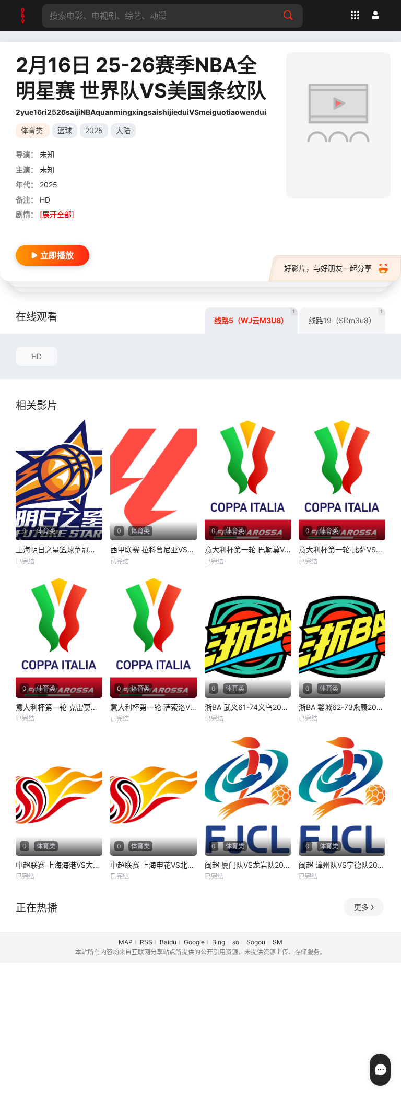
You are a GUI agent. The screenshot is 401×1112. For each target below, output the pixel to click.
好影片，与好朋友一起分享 (328, 268)
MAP (126, 942)
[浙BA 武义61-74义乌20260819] (248, 637)
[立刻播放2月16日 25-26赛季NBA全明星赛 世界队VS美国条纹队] (338, 125)
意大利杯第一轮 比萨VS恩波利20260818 (342, 549)
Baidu (168, 942)
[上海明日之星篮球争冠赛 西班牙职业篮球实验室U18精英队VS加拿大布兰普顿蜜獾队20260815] (59, 479)
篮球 (64, 130)
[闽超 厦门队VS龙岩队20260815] (248, 795)
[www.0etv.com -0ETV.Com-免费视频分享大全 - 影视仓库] (23, 15)
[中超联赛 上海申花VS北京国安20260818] (153, 795)
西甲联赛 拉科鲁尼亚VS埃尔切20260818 (153, 549)
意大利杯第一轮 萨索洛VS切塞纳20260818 (153, 707)
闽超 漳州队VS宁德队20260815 (342, 864)
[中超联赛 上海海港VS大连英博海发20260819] (59, 795)
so (235, 942)
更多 (361, 907)
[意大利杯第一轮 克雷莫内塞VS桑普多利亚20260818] (59, 637)
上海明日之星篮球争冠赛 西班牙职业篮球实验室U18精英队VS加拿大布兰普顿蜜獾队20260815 (59, 549)
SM (277, 942)
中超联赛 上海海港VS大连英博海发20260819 (59, 864)
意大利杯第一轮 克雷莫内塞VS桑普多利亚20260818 (59, 707)
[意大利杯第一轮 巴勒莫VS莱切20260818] (248, 479)
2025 (94, 130)
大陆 (123, 130)
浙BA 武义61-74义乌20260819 (248, 707)
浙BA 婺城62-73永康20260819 (342, 707)
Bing (218, 942)
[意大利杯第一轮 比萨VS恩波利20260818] (342, 479)
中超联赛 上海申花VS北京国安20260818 (153, 864)
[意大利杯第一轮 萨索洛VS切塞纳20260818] (153, 637)
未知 (47, 154)
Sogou (255, 942)
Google (194, 942)
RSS (146, 942)
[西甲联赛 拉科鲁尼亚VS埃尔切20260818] (153, 479)
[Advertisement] (200, 1036)
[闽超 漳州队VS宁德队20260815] (342, 795)
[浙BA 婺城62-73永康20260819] (342, 637)
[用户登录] (375, 15)
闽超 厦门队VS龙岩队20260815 (248, 864)
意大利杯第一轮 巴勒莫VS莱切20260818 (248, 549)
